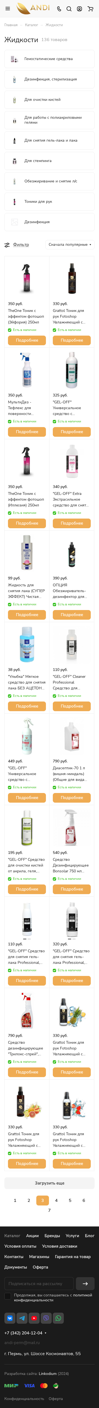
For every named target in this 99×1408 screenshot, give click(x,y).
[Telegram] (22, 1318)
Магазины (39, 1256)
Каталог (12, 1236)
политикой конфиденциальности (53, 1298)
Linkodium (48, 1373)
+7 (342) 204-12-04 (23, 1333)
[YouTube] (34, 1318)
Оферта (40, 1267)
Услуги (72, 1236)
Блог (90, 1236)
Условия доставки (59, 1246)
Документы (15, 1267)
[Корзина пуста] (90, 8)
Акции (32, 1236)
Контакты (13, 1256)
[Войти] (79, 8)
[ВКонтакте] (9, 1318)
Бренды (52, 1236)
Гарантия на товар (73, 1256)
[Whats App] (58, 1318)
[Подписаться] (85, 1283)
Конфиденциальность (24, 1398)
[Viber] (46, 1318)
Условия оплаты (20, 1246)
